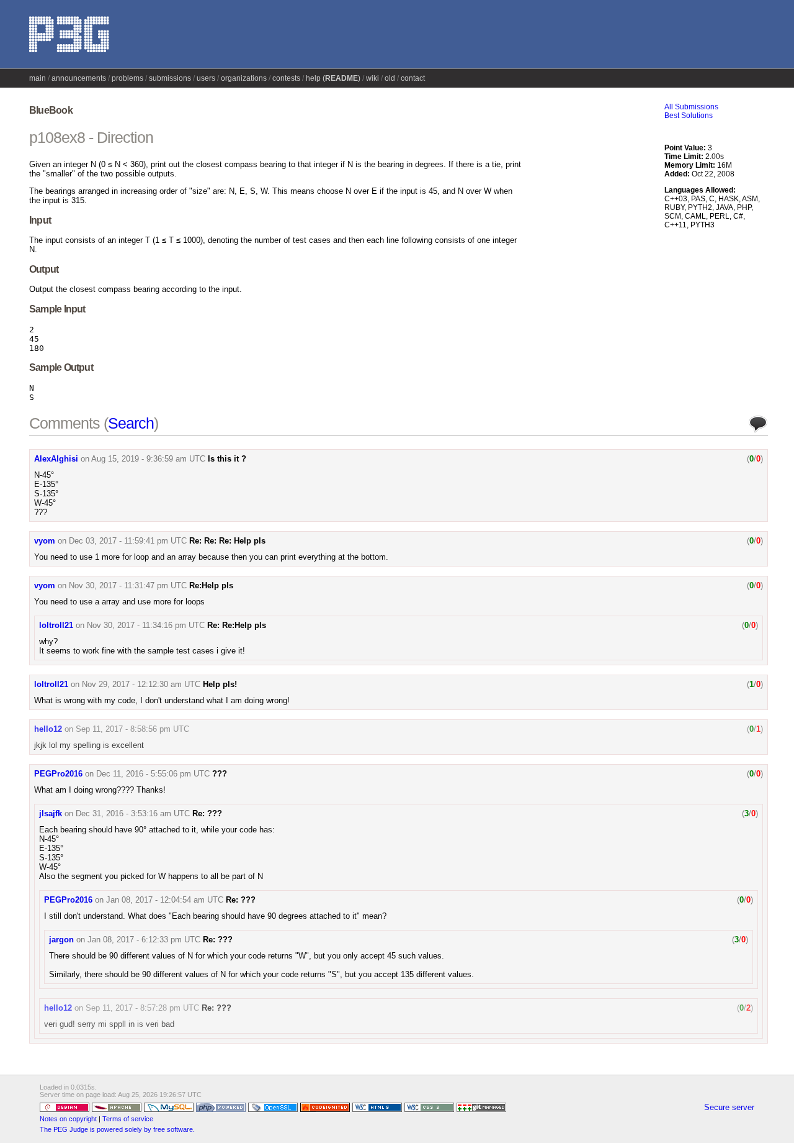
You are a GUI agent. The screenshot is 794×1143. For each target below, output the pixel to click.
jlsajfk (50, 813)
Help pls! (220, 684)
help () (333, 78)
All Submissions (691, 106)
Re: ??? (207, 813)
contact (413, 78)
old (390, 78)
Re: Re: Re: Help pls (227, 540)
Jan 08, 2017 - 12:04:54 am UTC (164, 899)
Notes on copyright (68, 1119)
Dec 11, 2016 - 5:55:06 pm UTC (153, 773)
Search (131, 423)
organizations (244, 78)
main (37, 78)
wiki (372, 78)
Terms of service (127, 1119)
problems (127, 78)
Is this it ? (227, 458)
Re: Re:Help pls (236, 625)
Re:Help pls (211, 585)
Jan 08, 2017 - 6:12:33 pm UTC (143, 939)
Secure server (729, 1107)
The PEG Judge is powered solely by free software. (117, 1129)
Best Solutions (688, 115)
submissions (170, 78)
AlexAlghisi (56, 458)
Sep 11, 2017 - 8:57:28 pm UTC (142, 1008)
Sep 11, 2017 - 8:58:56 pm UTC (132, 729)
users (206, 78)
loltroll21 (56, 625)
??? (219, 773)
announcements (78, 78)
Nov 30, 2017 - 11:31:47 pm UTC (128, 585)
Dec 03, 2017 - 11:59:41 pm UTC (128, 540)
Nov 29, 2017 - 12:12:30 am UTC (141, 684)
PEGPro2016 (58, 773)
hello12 (48, 729)
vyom (44, 540)
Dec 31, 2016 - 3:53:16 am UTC (133, 813)
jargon (61, 939)
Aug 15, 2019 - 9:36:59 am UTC (148, 458)
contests (286, 78)
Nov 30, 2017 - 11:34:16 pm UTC (146, 625)
